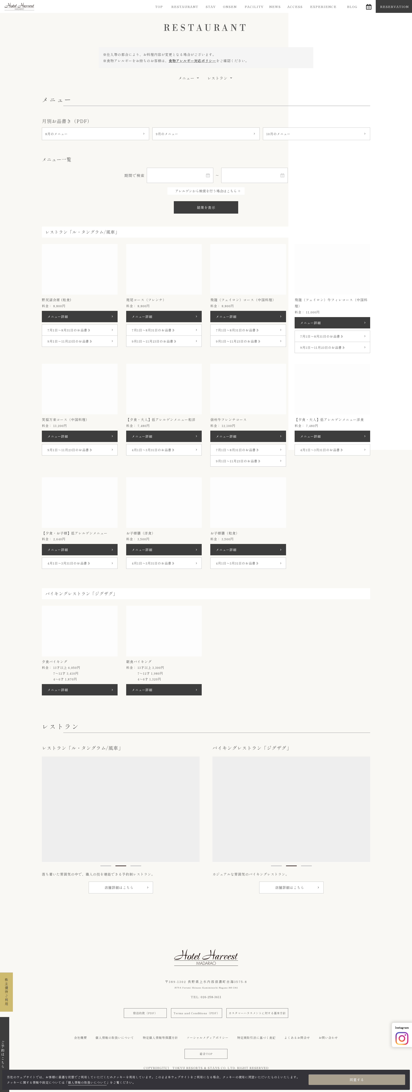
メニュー (186, 78)
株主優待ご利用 (6, 992)
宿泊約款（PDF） (145, 1013)
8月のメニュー (56, 134)
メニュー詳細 (57, 316)
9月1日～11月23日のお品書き (69, 341)
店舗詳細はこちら (119, 887)
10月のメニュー (278, 134)
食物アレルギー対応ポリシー (192, 60)
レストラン (217, 78)
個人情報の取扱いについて (114, 1037)
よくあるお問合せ (297, 1037)
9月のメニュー (167, 134)
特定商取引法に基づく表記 (256, 1037)
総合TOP (206, 1054)
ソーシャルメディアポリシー (208, 1037)
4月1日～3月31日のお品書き (153, 450)
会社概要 (80, 1037)
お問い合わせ (328, 1037)
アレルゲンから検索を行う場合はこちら (206, 190)
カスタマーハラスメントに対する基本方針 (257, 1013)
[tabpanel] (121, 809)
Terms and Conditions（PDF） (196, 1013)
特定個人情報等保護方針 (160, 1037)
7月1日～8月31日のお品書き (69, 330)
